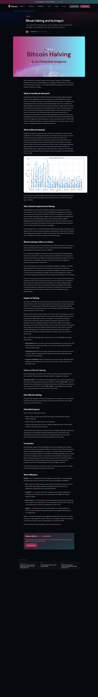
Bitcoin (26, 80)
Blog (19, 11)
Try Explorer (35, 508)
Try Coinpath (36, 492)
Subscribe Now (31, 545)
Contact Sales (74, 6)
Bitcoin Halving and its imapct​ (28, 11)
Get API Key (85, 6)
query (25, 200)
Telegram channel (59, 518)
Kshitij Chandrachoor (55, 524)
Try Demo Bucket (40, 500)
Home (15, 11)
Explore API (32, 484)
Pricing (56, 6)
